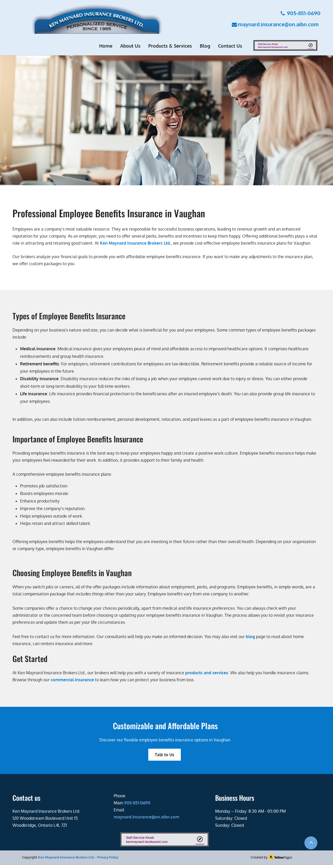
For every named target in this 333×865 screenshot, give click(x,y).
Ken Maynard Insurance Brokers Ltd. (66, 857)
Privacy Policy (107, 857)
